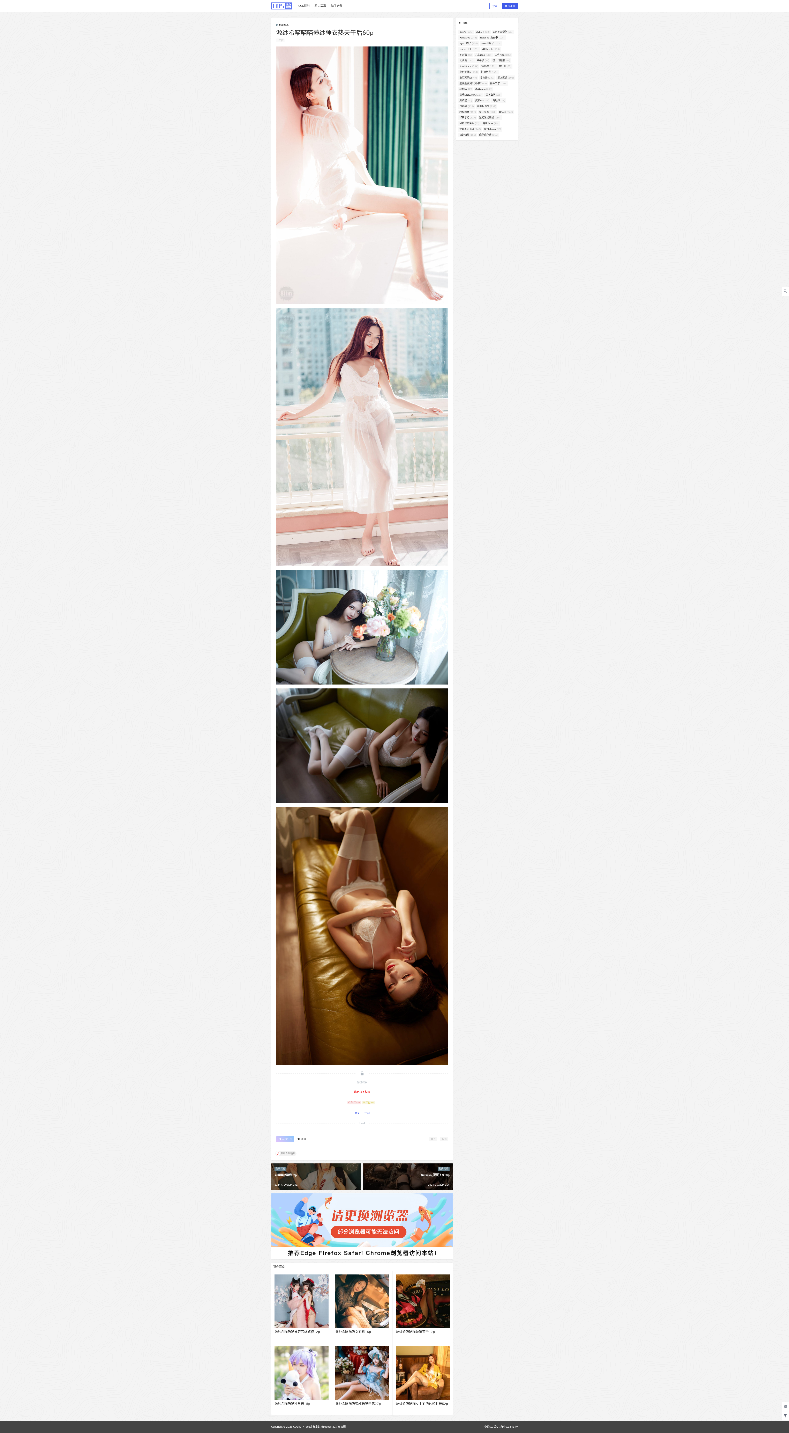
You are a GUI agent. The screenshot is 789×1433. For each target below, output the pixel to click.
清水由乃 (493, 94)
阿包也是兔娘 (469, 123)
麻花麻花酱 (488, 134)
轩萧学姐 (467, 117)
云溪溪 (466, 60)
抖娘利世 (489, 71)
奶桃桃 (488, 66)
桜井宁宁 (498, 83)
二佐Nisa (503, 54)
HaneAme (468, 37)
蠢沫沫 (506, 112)
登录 (494, 6)
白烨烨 (499, 100)
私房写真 (284, 25)
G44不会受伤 (502, 31)
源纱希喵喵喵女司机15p (353, 1332)
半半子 (483, 60)
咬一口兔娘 (501, 60)
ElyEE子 (483, 31)
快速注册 (510, 6)
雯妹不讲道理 (470, 129)
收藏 (303, 1139)
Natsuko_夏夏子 (492, 37)
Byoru (466, 31)
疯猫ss (482, 100)
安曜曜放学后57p (286, 1175)
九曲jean (483, 54)
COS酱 (297, 1426)
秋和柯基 (467, 112)
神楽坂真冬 (486, 106)
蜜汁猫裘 (487, 112)
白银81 (466, 106)
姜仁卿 (505, 66)
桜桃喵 (465, 88)
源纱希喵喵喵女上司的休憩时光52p (422, 1404)
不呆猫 (465, 54)
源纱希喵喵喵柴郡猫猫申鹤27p (358, 1404)
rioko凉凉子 (491, 43)
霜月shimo (492, 129)
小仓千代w (468, 71)
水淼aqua (483, 88)
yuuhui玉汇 (469, 49)
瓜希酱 (465, 100)
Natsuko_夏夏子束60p (435, 1175)
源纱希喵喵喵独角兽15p (292, 1404)
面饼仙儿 (467, 134)
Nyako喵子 (468, 43)
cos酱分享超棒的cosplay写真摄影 (326, 1426)
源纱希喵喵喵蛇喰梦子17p (415, 1332)
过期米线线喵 (490, 117)
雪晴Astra (490, 123)
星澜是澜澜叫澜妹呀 (473, 83)
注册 (367, 1113)
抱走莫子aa (468, 77)
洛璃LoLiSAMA (470, 94)
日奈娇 (487, 77)
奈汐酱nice (468, 66)
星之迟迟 (505, 77)
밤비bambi (491, 49)
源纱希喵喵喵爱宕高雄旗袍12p (297, 1332)
